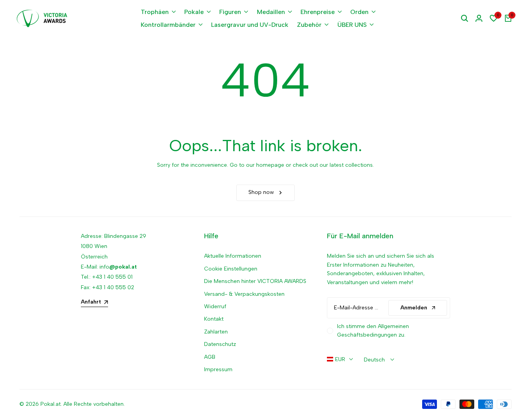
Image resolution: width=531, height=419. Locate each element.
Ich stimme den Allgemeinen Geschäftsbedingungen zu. (373, 330)
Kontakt (214, 319)
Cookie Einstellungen (230, 268)
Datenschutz (220, 344)
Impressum (218, 369)
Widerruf (215, 306)
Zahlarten (216, 331)
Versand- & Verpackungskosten (244, 294)
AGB (209, 357)
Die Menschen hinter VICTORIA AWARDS (255, 281)
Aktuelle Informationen (232, 256)
